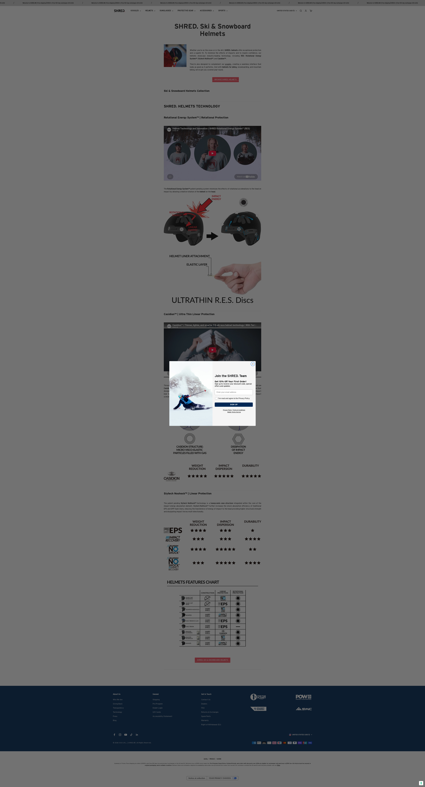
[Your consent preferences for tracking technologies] (421, 783)
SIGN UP (234, 405)
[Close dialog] (253, 364)
